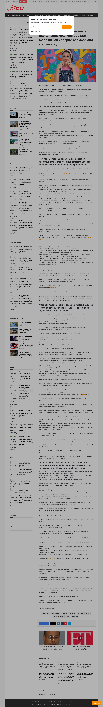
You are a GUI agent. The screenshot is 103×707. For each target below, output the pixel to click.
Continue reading (35, 31)
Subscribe (67, 27)
